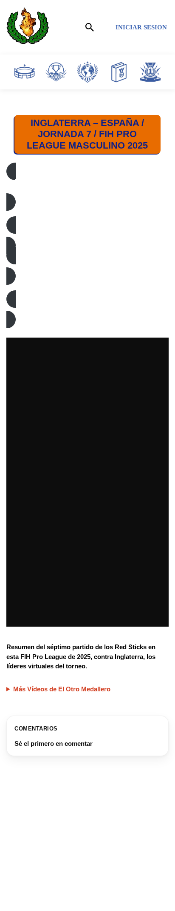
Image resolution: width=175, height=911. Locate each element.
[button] (87, 187)
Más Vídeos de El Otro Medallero (61, 689)
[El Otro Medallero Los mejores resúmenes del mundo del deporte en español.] (27, 27)
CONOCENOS (29, 886)
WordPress (126, 902)
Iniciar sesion (141, 27)
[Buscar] (89, 27)
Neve (39, 902)
